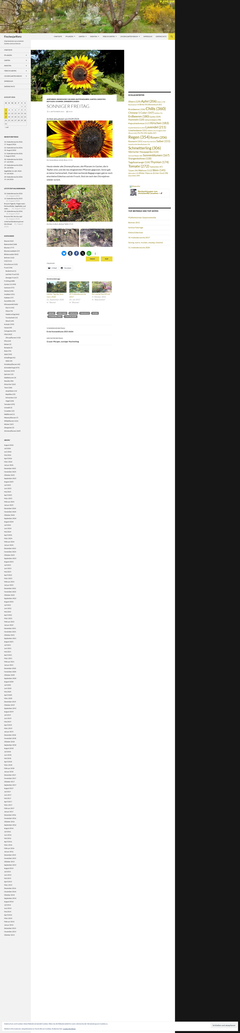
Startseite (58, 36)
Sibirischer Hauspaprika (143, 151)
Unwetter (7, 411)
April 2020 (8, 695)
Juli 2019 (7, 715)
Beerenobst (62, 99)
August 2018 (8, 748)
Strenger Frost (11, 278)
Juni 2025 (7, 488)
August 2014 (8, 902)
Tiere (6, 388)
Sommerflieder (135, 156)
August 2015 (8, 868)
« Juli (6, 127)
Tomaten (7, 404)
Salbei (163, 141)
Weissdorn (133, 173)
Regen (139, 137)
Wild (7, 361)
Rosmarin (135, 141)
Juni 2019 (7, 718)
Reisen (6, 344)
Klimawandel (9, 304)
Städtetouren (9, 378)
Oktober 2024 (9, 515)
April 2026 (8, 458)
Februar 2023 (9, 582)
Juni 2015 (7, 875)
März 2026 (8, 462)
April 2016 (8, 842)
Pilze (6, 341)
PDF (106, 259)
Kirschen (159, 123)
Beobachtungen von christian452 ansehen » (149, 192)
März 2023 (8, 578)
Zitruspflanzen (11, 338)
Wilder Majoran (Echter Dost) (153, 173)
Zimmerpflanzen (71, 101)
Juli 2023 (7, 565)
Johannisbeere (153, 120)
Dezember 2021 (10, 628)
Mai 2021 (7, 652)
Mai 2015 (7, 878)
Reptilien (51, 101)
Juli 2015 (7, 872)
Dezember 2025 (10, 468)
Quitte (152, 133)
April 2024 (8, 535)
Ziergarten (8, 428)
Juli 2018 (7, 752)
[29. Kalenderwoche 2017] (79, 287)
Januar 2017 (8, 812)
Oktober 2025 (9, 475)
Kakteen (7, 298)
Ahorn (134, 101)
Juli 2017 (7, 792)
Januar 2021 (8, 665)
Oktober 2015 (9, 862)
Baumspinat (133, 105)
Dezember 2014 (10, 888)
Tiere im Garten (109, 36)
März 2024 (8, 538)
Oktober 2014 (9, 895)
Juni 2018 (7, 755)
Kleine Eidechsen (135, 232)
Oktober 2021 (9, 635)
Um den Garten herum (129, 36)
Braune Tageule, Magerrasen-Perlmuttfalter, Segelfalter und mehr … (15, 206)
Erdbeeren (138, 116)
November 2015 (10, 858)
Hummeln (136, 119)
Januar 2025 (8, 505)
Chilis (156, 108)
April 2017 (8, 802)
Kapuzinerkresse (139, 123)
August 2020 (8, 682)
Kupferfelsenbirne (136, 128)
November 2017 (10, 778)
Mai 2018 (7, 758)
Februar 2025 (9, 502)
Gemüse (7, 288)
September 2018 (10, 745)
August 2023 (8, 562)
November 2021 (10, 632)
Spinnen (7, 374)
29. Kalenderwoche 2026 (13, 165)
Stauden (7, 381)
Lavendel (155, 127)
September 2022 (10, 598)
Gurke (155, 116)
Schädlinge (8, 358)
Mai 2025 (7, 492)
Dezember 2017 (10, 775)
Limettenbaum (137, 130)
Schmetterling (144, 148)
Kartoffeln (8, 301)
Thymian (159, 162)
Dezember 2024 (10, 508)
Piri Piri (142, 133)
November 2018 (10, 738)
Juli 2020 (7, 685)
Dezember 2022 (10, 588)
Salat (6, 354)
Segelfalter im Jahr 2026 (13, 171)
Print (92, 259)
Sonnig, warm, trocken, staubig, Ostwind (145, 242)
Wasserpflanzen (10, 418)
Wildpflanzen (9, 421)
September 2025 (10, 478)
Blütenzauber (82, 99)
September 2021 (10, 638)
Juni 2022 (7, 608)
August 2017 (8, 788)
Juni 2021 (7, 648)
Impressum (147, 36)
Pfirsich (132, 133)
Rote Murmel (149, 142)
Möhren (152, 130)
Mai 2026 (7, 455)
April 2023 (8, 575)
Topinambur (156, 167)
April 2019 (8, 725)
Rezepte (7, 348)
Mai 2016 (7, 838)
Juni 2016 (7, 835)
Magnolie (85, 313)
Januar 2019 (8, 732)
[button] (64, 253)
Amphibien (51, 99)
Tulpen (133, 170)
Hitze (7, 311)
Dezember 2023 (10, 548)
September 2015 (10, 865)
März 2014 (8, 918)
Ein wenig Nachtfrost (101, 294)
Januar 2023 (8, 585)
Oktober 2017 (9, 782)
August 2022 (8, 602)
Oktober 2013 (9, 935)
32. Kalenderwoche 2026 (13, 148)
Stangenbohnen (139, 158)
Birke (144, 104)
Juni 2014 (7, 908)
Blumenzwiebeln (10, 251)
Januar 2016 (8, 852)
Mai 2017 (7, 798)
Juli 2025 (7, 485)
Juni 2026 (7, 452)
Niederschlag (10, 314)
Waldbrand (8, 414)
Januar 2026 (8, 465)
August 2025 (8, 482)
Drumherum (8, 264)
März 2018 (8, 765)
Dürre (8, 308)
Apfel (149, 101)
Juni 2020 (7, 688)
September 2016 (10, 825)
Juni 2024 (7, 528)
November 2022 (10, 592)
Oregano (161, 131)
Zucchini (134, 175)
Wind (8, 321)
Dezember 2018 (10, 735)
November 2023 (10, 552)
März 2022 (8, 618)
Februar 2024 (9, 542)
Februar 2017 (9, 808)
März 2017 (8, 805)
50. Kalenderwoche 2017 (139, 237)
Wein (159, 170)
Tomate (138, 166)
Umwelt (7, 408)
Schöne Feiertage (135, 227)
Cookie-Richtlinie (69, 1029)
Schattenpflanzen (10, 364)
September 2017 (10, 785)
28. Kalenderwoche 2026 (13, 177)
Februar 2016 (9, 848)
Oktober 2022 (9, 595)
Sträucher (7, 384)
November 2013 (10, 932)
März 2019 (8, 728)
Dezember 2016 (10, 815)
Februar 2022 (9, 622)
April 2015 (8, 882)
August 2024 (8, 522)
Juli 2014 (7, 905)
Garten (82, 36)
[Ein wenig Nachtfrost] (102, 287)
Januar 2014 (8, 925)
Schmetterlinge (9, 368)
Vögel (8, 401)
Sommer (59, 101)
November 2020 (10, 672)
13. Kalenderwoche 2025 (13, 198)
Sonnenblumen (55, 316)
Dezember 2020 (10, 668)
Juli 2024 (7, 525)
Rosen (95, 313)
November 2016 (10, 818)
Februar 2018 (9, 768)
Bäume (6, 241)
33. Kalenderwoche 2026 (13, 142)
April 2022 (8, 615)
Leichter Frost (11, 274)
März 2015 (8, 885)
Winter (6, 424)
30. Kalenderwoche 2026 (13, 159)
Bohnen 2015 (134, 222)
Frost (6, 268)
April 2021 (8, 655)
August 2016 (8, 828)
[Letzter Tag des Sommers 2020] (57, 287)
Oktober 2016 (9, 822)
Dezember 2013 (10, 928)
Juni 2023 (7, 568)
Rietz (6, 351)
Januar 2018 (8, 772)
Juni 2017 (7, 795)
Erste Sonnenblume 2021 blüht (60, 330)
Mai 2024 (7, 532)
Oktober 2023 (9, 555)
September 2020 (10, 678)
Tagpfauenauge (139, 162)
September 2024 (10, 518)
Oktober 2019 (9, 705)
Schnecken (9, 398)
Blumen (71, 99)
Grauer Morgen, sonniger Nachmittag (63, 340)
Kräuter (7, 324)
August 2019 (8, 712)
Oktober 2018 (9, 742)
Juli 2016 (7, 832)
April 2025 (8, 495)
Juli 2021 (7, 645)
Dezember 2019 (10, 702)
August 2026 (8, 445)
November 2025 (10, 472)
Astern (161, 102)
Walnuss (145, 170)
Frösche (73, 313)
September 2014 (10, 898)
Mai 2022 (7, 612)
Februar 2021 (9, 662)
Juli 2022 (7, 605)
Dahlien (158, 113)
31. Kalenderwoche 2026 (13, 153)
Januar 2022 (8, 625)
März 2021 (8, 658)
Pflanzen (69, 36)
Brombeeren (136, 109)
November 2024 (10, 512)
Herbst (6, 291)
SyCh (70, 112)
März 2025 (8, 498)
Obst (6, 334)
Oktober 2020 (9, 675)
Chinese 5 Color (141, 112)
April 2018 (8, 762)
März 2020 (8, 698)
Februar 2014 (9, 922)
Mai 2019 (7, 722)
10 (6, 113)
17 (6, 117)
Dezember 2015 (10, 855)
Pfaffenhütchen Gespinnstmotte (142, 217)
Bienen (51, 313)
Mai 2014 (7, 912)
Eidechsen (62, 313)
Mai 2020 (7, 692)
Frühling (7, 281)
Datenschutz (161, 36)
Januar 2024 (8, 545)
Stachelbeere (70, 316)
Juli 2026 (7, 448)
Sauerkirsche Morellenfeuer (139, 144)
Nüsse (6, 328)
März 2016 (8, 845)
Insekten (93, 36)
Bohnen (7, 258)
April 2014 (8, 915)
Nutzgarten (8, 331)
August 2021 (8, 642)
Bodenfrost (10, 271)
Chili (6, 261)
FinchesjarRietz (13, 36)
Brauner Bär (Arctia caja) (13, 216)
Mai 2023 (7, 572)
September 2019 (10, 708)
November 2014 (10, 892)
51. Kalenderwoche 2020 (139, 247)
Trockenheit (10, 318)
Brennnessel (155, 105)
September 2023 (10, 558)
